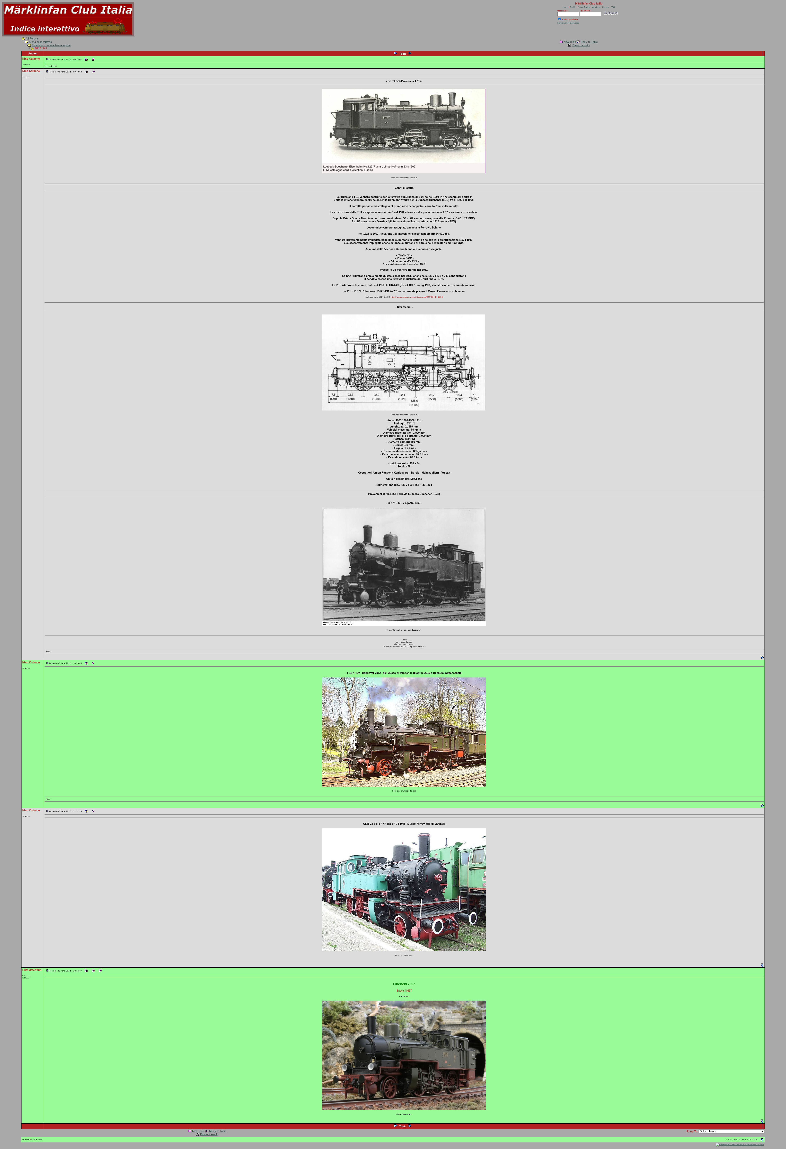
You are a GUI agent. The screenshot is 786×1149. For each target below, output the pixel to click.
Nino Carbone (31, 58)
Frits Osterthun (31, 969)
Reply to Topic (589, 41)
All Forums (32, 38)
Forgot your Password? (568, 23)
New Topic (570, 41)
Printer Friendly (581, 45)
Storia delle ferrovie (40, 41)
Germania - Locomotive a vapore (51, 45)
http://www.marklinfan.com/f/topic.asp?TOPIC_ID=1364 (417, 297)
